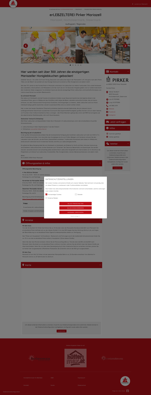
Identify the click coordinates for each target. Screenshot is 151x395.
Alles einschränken (75, 208)
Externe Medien (53, 198)
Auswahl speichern (76, 212)
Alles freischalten (75, 203)
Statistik (80, 194)
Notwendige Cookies (54, 194)
